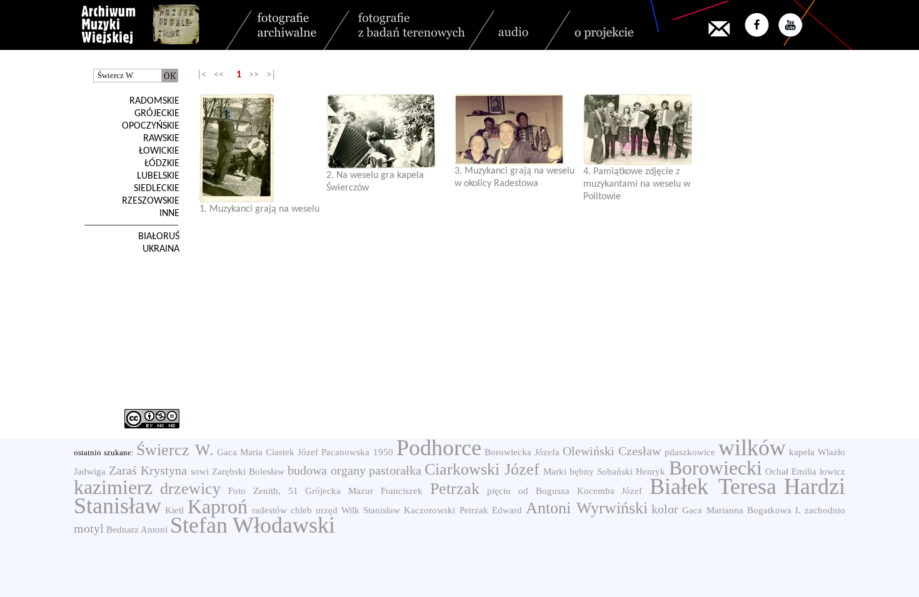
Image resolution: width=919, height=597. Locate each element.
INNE (169, 214)
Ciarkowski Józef (482, 469)
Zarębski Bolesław (248, 471)
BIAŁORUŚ (158, 237)
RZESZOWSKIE (150, 201)
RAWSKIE (161, 139)
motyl (89, 528)
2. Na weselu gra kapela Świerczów (375, 181)
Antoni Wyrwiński (587, 508)
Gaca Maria (240, 452)
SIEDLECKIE (156, 189)
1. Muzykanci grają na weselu (259, 209)
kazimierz (113, 487)
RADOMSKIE (154, 101)
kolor (664, 509)
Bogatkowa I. (774, 510)
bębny (582, 471)
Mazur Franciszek (385, 491)
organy (348, 470)
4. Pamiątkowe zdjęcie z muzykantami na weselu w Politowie (636, 184)
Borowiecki (715, 467)
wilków (752, 447)
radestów (269, 510)
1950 (383, 452)
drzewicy (190, 489)
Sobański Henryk (631, 471)
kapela (802, 452)
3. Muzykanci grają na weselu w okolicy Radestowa (514, 177)
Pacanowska (345, 452)
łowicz (832, 471)
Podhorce (438, 447)
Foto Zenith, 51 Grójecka (284, 491)
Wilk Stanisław (370, 510)
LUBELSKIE (158, 176)
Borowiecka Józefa (522, 452)
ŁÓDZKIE (161, 164)
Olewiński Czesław (612, 451)
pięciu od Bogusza (528, 491)
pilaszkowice (690, 452)
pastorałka (395, 470)
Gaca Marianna (712, 510)
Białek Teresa (713, 486)
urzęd (327, 510)
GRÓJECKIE (156, 114)
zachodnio (825, 510)
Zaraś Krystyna (148, 470)
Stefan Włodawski (252, 525)
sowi (200, 471)
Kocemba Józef (610, 491)
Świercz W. (174, 450)
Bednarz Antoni (137, 530)
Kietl (174, 510)
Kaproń (218, 506)
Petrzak (455, 489)
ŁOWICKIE (159, 151)
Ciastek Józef (292, 452)
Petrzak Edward (491, 510)
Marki (554, 471)
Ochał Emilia (790, 471)
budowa (307, 470)
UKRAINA (161, 249)
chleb (301, 510)
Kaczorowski (429, 510)
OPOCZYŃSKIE (150, 126)
